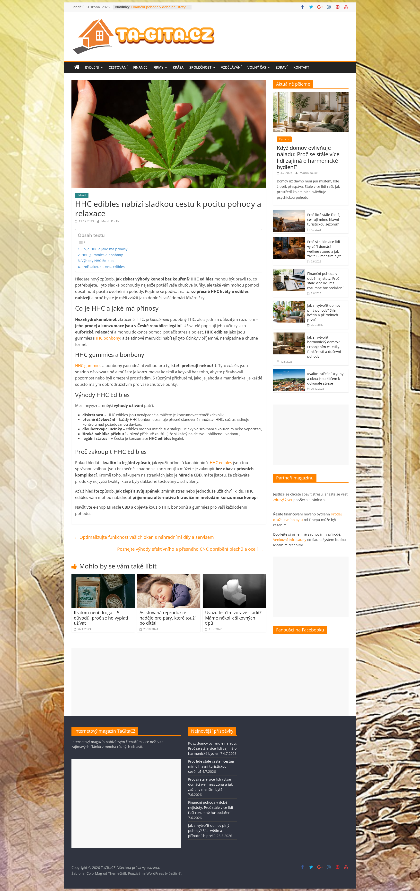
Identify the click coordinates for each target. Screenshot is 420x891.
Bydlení (92, 67)
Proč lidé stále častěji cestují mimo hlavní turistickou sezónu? (324, 219)
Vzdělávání (231, 67)
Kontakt (301, 67)
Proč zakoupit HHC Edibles (103, 266)
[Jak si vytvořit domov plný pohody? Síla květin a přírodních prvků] (289, 303)
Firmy (158, 67)
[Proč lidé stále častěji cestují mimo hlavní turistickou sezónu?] (289, 212)
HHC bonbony (107, 338)
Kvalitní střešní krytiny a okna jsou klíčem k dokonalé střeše (325, 378)
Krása (178, 67)
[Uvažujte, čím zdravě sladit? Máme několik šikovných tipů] (234, 577)
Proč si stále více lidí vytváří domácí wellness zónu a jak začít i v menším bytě (324, 248)
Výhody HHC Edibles (97, 260)
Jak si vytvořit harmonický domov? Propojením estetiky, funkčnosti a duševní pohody (324, 347)
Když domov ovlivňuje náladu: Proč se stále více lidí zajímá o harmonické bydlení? (308, 157)
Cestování (118, 67)
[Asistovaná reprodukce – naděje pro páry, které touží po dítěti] (168, 577)
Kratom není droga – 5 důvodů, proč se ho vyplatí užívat (101, 618)
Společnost (200, 67)
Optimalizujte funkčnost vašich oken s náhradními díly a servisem (144, 537)
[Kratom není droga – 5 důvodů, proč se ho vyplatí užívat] (103, 577)
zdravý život (282, 499)
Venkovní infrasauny (289, 539)
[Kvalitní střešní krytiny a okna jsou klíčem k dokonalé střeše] (289, 371)
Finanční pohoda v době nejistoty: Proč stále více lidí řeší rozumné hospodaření (325, 280)
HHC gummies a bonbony (102, 254)
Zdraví (282, 67)
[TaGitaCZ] (76, 67)
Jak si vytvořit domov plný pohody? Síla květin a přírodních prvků (323, 312)
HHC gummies (88, 365)
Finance (140, 67)
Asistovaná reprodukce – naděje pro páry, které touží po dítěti (168, 618)
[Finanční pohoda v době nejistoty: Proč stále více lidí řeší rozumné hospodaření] (289, 271)
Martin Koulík (110, 221)
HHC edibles (221, 462)
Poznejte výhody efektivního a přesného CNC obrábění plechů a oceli (190, 549)
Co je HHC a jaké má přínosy (104, 249)
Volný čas (256, 67)
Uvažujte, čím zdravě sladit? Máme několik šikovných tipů (233, 618)
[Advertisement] (311, 435)
